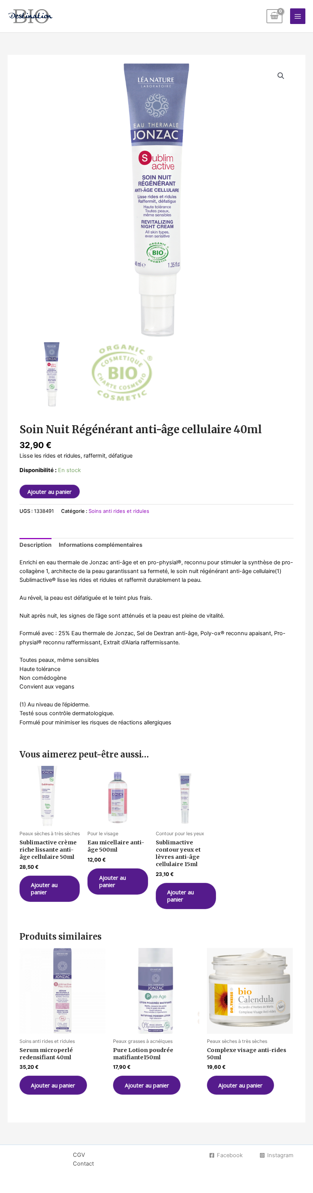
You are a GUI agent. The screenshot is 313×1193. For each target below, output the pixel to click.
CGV (79, 1154)
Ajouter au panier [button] (44, 888)
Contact (83, 1163)
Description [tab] (35, 544)
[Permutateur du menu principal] (297, 16)
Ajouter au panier (49, 491)
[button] (281, 76)
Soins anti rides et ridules (119, 511)
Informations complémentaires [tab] (100, 544)
